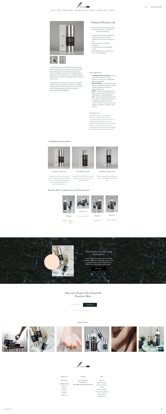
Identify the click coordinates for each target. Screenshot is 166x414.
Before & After (102, 10)
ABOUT (53, 10)
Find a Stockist (68, 10)
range (59, 10)
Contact (112, 10)
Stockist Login (156, 7)
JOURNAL (92, 10)
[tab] (53, 60)
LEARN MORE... (99, 268)
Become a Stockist (81, 10)
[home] (83, 5)
